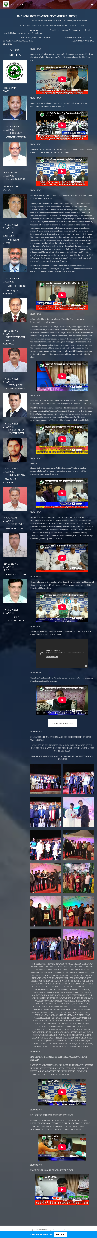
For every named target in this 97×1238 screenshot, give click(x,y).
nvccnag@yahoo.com (71, 30)
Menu (91, 4)
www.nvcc (34, 30)
